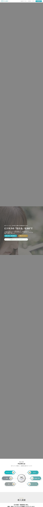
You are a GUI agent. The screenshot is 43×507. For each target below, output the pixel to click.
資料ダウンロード (23, 235)
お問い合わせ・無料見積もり (10, 235)
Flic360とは (29, 1)
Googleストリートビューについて (16, 239)
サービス (33, 1)
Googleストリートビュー (24, 1)
